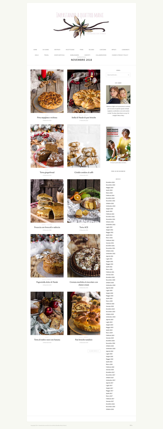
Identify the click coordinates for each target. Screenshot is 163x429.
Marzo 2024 (109, 193)
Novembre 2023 (110, 201)
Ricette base (70, 49)
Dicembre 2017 (110, 372)
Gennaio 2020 (110, 306)
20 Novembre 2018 (47, 285)
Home (35, 49)
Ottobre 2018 (110, 346)
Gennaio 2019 (110, 338)
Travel (46, 55)
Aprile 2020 (109, 298)
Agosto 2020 (109, 288)
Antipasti (57, 49)
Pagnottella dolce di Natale (47, 282)
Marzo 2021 (109, 269)
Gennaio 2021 (110, 274)
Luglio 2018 (109, 354)
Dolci (37, 55)
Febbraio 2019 (110, 335)
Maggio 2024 (109, 187)
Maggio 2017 (109, 391)
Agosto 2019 (109, 319)
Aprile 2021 (109, 267)
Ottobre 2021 (110, 251)
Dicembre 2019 (110, 309)
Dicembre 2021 (110, 245)
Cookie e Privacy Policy (120, 55)
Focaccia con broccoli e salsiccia (47, 227)
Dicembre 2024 (110, 182)
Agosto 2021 (109, 256)
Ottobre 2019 (110, 314)
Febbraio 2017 (110, 399)
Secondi (91, 49)
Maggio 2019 (109, 327)
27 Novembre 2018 (84, 120)
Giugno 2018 (109, 356)
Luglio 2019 (109, 322)
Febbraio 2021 (110, 272)
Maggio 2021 (109, 264)
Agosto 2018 (109, 351)
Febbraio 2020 (110, 304)
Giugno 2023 (109, 209)
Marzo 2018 (109, 364)
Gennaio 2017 (110, 401)
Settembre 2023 (110, 206)
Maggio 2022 (109, 232)
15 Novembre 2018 (84, 342)
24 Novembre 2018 (47, 175)
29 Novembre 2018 (47, 120)
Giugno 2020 (109, 293)
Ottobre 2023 (110, 203)
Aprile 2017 (109, 393)
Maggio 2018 (109, 359)
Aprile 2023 (109, 211)
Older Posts (93, 351)
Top (131, 425)
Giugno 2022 (109, 230)
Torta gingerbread (47, 172)
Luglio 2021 (109, 259)
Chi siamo (46, 49)
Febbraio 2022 (110, 240)
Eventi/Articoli (59, 55)
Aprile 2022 (109, 235)
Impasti (114, 49)
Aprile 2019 (109, 330)
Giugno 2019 (109, 325)
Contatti (87, 55)
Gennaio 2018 (110, 369)
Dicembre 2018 (110, 340)
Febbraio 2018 (110, 367)
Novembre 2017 (110, 375)
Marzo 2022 (109, 238)
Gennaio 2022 (110, 243)
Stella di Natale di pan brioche (84, 117)
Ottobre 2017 (110, 377)
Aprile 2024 (109, 190)
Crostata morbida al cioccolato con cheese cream (84, 283)
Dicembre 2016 (110, 404)
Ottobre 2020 (110, 282)
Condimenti (125, 49)
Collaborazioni (101, 55)
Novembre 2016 (110, 406)
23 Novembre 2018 (47, 230)
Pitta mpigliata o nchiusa (47, 117)
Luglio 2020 (109, 290)
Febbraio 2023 (110, 214)
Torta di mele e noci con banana (47, 339)
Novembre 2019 (110, 311)
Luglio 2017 (109, 385)
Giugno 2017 (109, 388)
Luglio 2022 (109, 227)
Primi (81, 49)
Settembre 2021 (110, 253)
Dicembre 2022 (110, 216)
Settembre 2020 (110, 285)
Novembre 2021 (110, 248)
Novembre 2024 (110, 185)
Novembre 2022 (110, 219)
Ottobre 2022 (110, 222)
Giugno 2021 (109, 261)
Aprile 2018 (109, 362)
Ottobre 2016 (110, 409)
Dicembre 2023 (110, 198)
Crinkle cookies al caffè (83, 172)
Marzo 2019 (109, 333)
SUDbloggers (74, 55)
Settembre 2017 (110, 380)
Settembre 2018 (110, 348)
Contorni (103, 49)
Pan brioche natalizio (83, 339)
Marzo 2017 (109, 396)
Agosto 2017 (109, 383)
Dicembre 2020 (110, 277)
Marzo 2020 (109, 301)
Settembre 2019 (110, 317)
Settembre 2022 (110, 224)
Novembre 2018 (110, 343)
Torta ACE (83, 227)
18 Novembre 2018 (47, 342)
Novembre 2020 (110, 280)
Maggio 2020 (109, 296)
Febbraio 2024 (110, 195)
